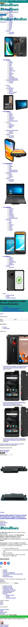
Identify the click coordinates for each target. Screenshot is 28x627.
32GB (10, 25)
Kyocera (11, 228)
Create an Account (4, 609)
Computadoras (12, 261)
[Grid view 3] (2, 453)
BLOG (7, 296)
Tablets (10, 210)
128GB (10, 22)
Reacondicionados (13, 18)
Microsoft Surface (13, 170)
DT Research (12, 70)
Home (1, 444)
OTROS (8, 30)
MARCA (8, 9)
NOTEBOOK (9, 163)
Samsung (11, 68)
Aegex (10, 230)
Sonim (10, 74)
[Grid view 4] (4, 453)
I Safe (10, 227)
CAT (10, 13)
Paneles (11, 263)
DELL (10, 61)
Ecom (10, 175)
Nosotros (5, 569)
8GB (10, 28)
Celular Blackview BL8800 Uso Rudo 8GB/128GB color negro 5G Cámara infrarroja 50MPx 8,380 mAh (15, 368)
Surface (11, 76)
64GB (10, 24)
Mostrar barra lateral (4, 450)
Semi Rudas (12, 77)
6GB (10, 29)
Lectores (11, 119)
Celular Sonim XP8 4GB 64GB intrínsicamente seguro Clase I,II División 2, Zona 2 (14, 439)
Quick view (3, 525)
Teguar (10, 69)
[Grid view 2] (1, 453)
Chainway (11, 117)
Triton (10, 65)
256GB (10, 21)
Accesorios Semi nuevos (14, 444)
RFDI (10, 127)
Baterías (11, 90)
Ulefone (11, 10)
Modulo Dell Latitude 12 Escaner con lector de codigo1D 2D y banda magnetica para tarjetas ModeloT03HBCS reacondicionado (13, 516)
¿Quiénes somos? (10, 295)
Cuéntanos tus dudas (11, 297)
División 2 (11, 215)
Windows (11, 81)
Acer (10, 66)
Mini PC (11, 177)
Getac (10, 64)
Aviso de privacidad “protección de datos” (13, 574)
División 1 (11, 214)
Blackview (11, 12)
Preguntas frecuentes (8, 576)
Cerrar (1, 313)
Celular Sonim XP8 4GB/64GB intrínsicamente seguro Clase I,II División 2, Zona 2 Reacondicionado (14, 404)
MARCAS (8, 219)
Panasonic (11, 73)
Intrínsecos (11, 264)
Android (11, 82)
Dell (10, 167)
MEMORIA (9, 20)
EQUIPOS (8, 207)
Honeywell (11, 125)
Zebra (10, 72)
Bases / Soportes (13, 92)
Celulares (11, 208)
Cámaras (11, 211)
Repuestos (11, 33)
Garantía (5, 571)
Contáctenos (6, 575)
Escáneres (11, 260)
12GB (10, 26)
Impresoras (11, 118)
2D (9, 86)
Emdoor (11, 62)
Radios (10, 212)
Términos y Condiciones (9, 572)
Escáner (8, 85)
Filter (2, 321)
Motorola (11, 16)
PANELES (8, 173)
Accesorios (11, 32)
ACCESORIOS (10, 88)
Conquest (11, 224)
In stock (5, 327)
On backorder (6, 328)
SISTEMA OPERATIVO (12, 80)
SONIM (11, 14)
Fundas (10, 89)
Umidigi (11, 17)
